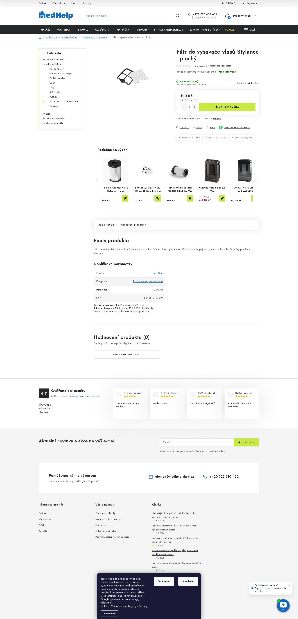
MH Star (217, 118)
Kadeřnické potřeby (55, 118)
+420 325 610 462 (204, 14)
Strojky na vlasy (57, 68)
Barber (49, 113)
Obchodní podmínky (105, 513)
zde (120, 596)
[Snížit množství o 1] (184, 107)
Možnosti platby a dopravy (108, 519)
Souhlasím (188, 581)
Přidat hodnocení (126, 354)
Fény (52, 87)
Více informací (227, 71)
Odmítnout (164, 581)
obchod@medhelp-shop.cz (174, 476)
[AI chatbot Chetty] (283, 605)
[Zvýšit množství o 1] (194, 107)
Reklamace (100, 525)
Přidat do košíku (227, 106)
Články (74, 3)
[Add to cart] (125, 198)
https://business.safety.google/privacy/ (126, 606)
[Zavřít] (289, 585)
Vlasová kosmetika (54, 123)
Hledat (177, 16)
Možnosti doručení (250, 83)
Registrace (252, 3)
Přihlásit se (246, 442)
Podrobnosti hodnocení (219, 65)
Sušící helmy (56, 92)
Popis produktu (105, 224)
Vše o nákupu (58, 3)
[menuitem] (47, 29)
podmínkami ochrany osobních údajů (207, 451)
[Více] (250, 29)
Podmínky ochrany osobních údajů (112, 536)
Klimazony (55, 106)
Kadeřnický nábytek (55, 59)
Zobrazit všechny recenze (84, 396)
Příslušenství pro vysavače (64, 101)
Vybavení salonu (53, 64)
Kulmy (52, 82)
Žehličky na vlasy (58, 78)
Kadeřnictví (54, 53)
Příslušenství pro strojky (61, 73)
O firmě (43, 3)
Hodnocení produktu (132, 224)
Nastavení (109, 613)
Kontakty (87, 3)
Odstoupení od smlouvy (106, 530)
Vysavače (54, 96)
